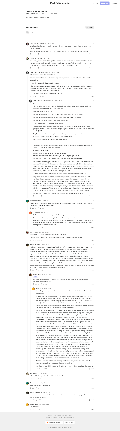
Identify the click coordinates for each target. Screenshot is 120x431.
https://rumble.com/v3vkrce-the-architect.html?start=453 (67, 174)
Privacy (55, 418)
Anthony (39, 288)
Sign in (114, 3)
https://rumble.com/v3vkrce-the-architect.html (67, 159)
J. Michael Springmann (37, 43)
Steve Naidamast (35, 232)
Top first (90, 27)
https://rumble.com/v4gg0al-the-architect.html (67, 193)
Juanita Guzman (35, 392)
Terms (60, 418)
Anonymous (34, 383)
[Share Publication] (97, 3)
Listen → (28, 21)
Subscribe (104, 3)
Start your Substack (55, 422)
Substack (51, 427)
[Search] (93, 3)
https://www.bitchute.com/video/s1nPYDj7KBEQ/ (49, 156)
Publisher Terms (67, 416)
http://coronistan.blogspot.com (40, 72)
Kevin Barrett (30, 13)
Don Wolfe (36, 212)
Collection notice (68, 418)
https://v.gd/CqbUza (73, 156)
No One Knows (35, 200)
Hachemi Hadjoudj (36, 58)
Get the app (69, 422)
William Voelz (34, 244)
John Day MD (34, 373)
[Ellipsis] (93, 43)
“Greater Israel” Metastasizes (37, 11)
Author (35, 276)
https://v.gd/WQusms (52, 83)
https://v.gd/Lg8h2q (55, 93)
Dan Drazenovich (35, 404)
